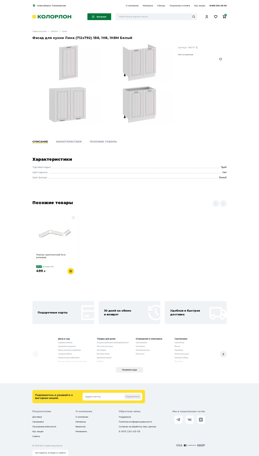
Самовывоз (38, 422)
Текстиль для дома (105, 346)
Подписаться (133, 396)
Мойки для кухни (182, 354)
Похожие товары (103, 141)
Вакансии (81, 426)
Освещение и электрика (149, 339)
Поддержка (125, 417)
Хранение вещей (104, 358)
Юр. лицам (200, 5)
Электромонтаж (143, 350)
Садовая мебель (65, 354)
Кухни (64, 31)
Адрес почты (93, 396)
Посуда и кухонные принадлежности (113, 342)
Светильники (141, 342)
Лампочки (140, 354)
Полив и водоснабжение (68, 358)
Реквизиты (81, 431)
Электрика (140, 346)
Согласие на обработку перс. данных (137, 426)
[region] (129, 146)
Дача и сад (64, 339)
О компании (132, 5)
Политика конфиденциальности (135, 422)
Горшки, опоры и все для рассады (72, 361)
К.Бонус (161, 5)
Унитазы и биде (181, 358)
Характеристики (69, 141)
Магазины (148, 5)
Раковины (179, 350)
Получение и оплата (180, 5)
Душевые (179, 361)
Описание (40, 141)
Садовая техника (65, 342)
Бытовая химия (103, 354)
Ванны (177, 346)
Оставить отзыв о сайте (50, 453)
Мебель (54, 31)
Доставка (37, 417)
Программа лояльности (44, 426)
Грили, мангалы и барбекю (69, 350)
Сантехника (181, 339)
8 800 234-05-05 (218, 5)
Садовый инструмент (67, 346)
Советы (36, 436)
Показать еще (129, 370)
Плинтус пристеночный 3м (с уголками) (51, 256)
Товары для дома (39, 31)
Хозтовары (101, 350)
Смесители (179, 342)
